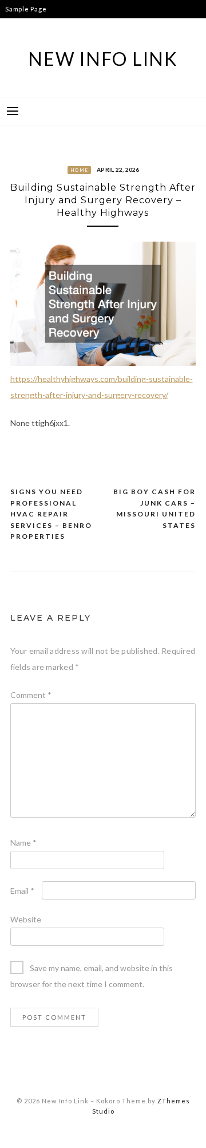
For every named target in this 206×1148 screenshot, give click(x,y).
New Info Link (103, 59)
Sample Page (25, 9)
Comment (31, 695)
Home (79, 170)
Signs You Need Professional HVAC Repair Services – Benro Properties (51, 514)
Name (23, 842)
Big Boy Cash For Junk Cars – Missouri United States (154, 508)
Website (25, 919)
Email (22, 890)
